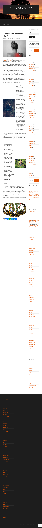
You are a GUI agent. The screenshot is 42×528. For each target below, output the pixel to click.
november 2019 (32, 164)
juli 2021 (30, 121)
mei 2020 (30, 151)
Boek (4, 24)
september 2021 (32, 117)
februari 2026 (31, 64)
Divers (30, 361)
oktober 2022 (31, 96)
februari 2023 (31, 89)
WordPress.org (31, 389)
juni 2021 (30, 124)
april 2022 (31, 102)
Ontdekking (31, 368)
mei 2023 (30, 87)
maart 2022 (31, 104)
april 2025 (31, 79)
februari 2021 (31, 132)
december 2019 (32, 162)
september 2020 (32, 143)
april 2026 (31, 59)
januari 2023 (31, 92)
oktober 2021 (31, 115)
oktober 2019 (31, 166)
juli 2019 (30, 173)
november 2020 (32, 139)
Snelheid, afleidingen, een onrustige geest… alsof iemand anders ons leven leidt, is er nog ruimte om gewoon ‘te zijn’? (33, 190)
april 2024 (31, 83)
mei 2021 (30, 126)
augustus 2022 (31, 98)
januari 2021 (31, 134)
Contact (8, 24)
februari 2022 (31, 286)
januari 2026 (31, 66)
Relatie (30, 370)
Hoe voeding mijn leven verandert (21, 8)
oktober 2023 (31, 85)
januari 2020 (31, 160)
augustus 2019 (31, 171)
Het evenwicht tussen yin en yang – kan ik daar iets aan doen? (34, 198)
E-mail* (30, 32)
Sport (30, 374)
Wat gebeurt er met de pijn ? (34, 205)
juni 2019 (30, 175)
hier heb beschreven (7, 60)
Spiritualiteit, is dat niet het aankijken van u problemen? (34, 195)
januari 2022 (31, 109)
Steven (11, 38)
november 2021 (32, 113)
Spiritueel (31, 372)
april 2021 (31, 128)
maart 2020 (31, 156)
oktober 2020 (31, 141)
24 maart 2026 (6, 38)
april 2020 (31, 154)
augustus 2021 (31, 119)
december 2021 (32, 111)
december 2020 (32, 136)
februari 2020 (31, 158)
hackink (30, 211)
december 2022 (32, 94)
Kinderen (30, 363)
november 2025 (32, 70)
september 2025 (32, 74)
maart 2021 (31, 130)
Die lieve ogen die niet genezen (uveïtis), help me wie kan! (33, 212)
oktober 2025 (31, 72)
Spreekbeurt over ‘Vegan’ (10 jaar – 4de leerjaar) (34, 221)
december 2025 (32, 68)
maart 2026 (31, 62)
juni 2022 (30, 100)
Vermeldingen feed (32, 385)
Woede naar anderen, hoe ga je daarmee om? (33, 202)
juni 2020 (30, 149)
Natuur (30, 366)
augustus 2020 (31, 145)
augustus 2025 (31, 77)
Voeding (30, 376)
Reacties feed (31, 387)
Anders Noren (32, 524)
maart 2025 (31, 81)
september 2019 (32, 169)
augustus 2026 (31, 57)
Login (30, 383)
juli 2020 (30, 147)
